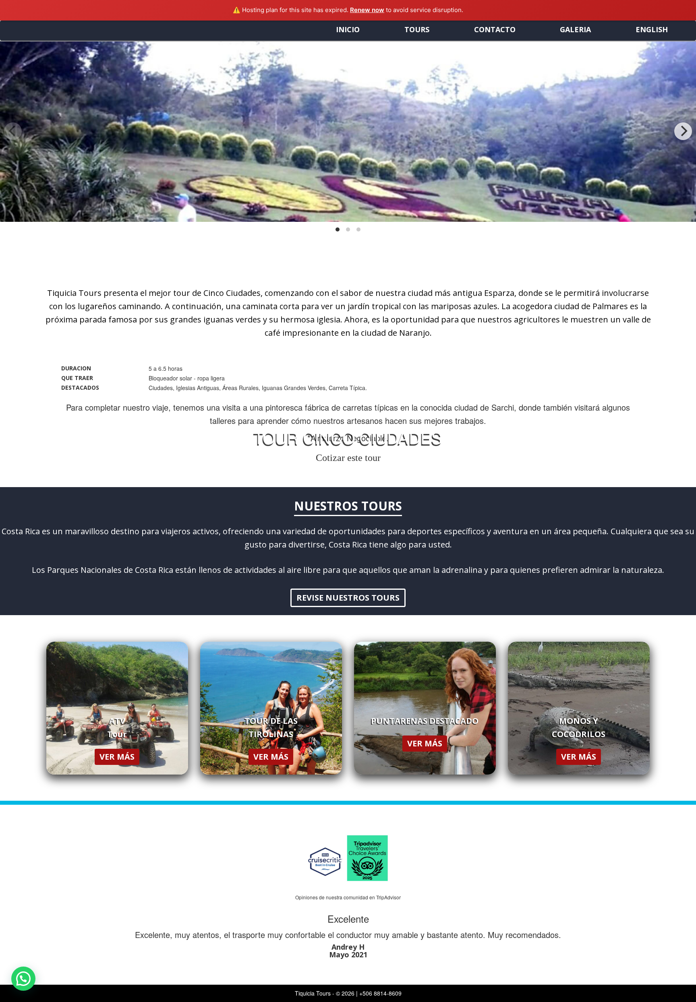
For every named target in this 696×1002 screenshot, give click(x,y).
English (652, 29)
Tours (416, 29)
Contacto (495, 29)
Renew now (367, 10)
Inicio (348, 29)
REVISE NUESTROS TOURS (348, 597)
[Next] (683, 131)
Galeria (575, 29)
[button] (23, 979)
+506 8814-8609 (380, 993)
